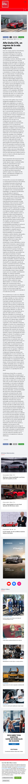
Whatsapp (21, 37)
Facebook (6, 37)
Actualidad (5, 616)
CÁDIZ (10, 616)
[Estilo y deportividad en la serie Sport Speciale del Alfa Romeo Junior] (14, 492)
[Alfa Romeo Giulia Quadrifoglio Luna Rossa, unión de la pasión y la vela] (14, 464)
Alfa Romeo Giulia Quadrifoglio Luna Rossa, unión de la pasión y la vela (14, 478)
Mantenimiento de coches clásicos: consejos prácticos (13, 661)
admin (5, 39)
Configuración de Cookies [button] (8, 777)
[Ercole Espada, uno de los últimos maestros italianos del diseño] (14, 519)
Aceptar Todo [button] (18, 777)
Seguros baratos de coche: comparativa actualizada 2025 (13, 684)
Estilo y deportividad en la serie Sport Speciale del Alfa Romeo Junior (12, 505)
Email (16, 37)
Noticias (5, 638)
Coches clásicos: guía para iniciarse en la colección (12, 640)
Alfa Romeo (6, 439)
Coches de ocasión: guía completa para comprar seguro (13, 705)
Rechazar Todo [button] (6, 780)
